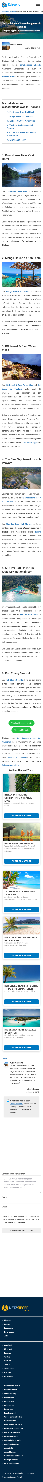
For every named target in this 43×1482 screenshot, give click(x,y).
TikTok (7, 1357)
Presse (7, 1324)
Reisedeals (6, 11)
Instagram (8, 1353)
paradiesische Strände (30, 65)
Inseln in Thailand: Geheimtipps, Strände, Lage (18, 797)
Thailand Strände (21, 730)
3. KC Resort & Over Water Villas (21, 121)
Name (4, 1197)
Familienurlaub (10, 1413)
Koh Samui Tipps (30, 442)
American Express (11, 1444)
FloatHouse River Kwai (16, 191)
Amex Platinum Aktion (13, 1440)
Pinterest (8, 1349)
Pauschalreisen (10, 1390)
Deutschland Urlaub (12, 1386)
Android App (9, 1369)
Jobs (6, 1336)
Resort (4, 1059)
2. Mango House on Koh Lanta (20, 116)
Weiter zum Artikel (21, 816)
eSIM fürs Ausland (11, 1464)
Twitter (7, 1365)
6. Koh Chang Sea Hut (16, 140)
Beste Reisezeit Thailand (19, 843)
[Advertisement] (21, 1148)
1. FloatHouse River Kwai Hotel (20, 112)
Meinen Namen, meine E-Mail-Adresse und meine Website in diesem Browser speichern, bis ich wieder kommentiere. (20, 1219)
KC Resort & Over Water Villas (19, 385)
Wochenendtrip (10, 1394)
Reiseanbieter (10, 1421)
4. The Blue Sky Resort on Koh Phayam (20, 126)
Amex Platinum (10, 1452)
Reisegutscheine (11, 1460)
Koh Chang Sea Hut (14, 680)
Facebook (8, 1345)
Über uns (7, 1320)
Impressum (8, 1328)
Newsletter (8, 1376)
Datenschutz (9, 1332)
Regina (19, 44)
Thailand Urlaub (9, 76)
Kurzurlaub (8, 1409)
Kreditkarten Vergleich (13, 1425)
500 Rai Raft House (29, 615)
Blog (14, 11)
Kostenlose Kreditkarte (13, 1429)
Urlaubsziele (9, 1401)
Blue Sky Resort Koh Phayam (19, 524)
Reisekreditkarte (16, 1104)
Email (4, 1207)
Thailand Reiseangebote (21, 723)
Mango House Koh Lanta (17, 291)
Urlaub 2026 (9, 1405)
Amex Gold (8, 1448)
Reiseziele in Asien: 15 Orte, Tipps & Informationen (21, 987)
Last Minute (9, 1397)
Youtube (7, 1361)
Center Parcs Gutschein (13, 1456)
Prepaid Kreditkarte (12, 1432)
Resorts (38, 532)
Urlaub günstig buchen (13, 1417)
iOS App (7, 1372)
